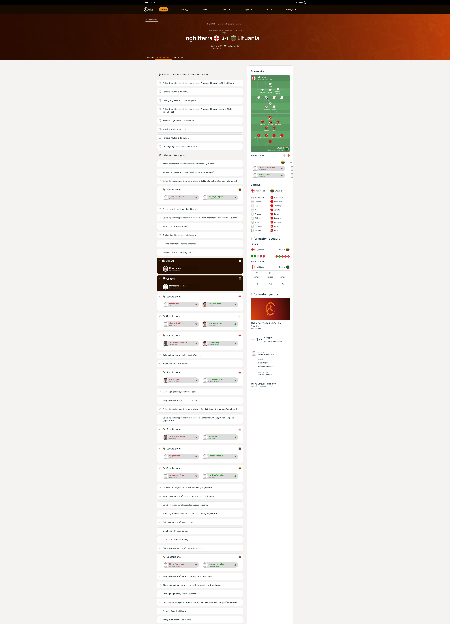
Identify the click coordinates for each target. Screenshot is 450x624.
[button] (225, 9)
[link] (163, 9)
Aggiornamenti (163, 57)
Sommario (149, 57)
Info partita (178, 57)
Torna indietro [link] (152, 20)
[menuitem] (168, 9)
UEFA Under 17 (148, 9)
